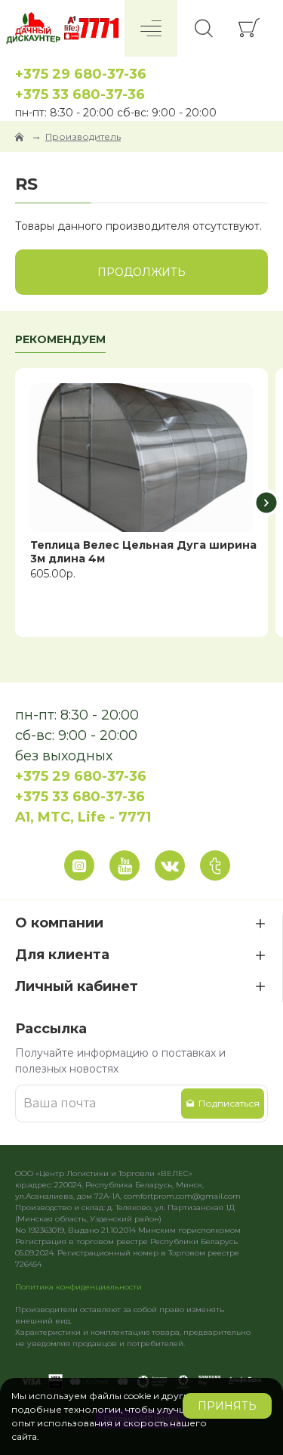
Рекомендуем (60, 339)
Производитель (83, 136)
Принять (227, 1406)
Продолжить (141, 272)
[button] (17, 503)
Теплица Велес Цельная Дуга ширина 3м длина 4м (143, 551)
